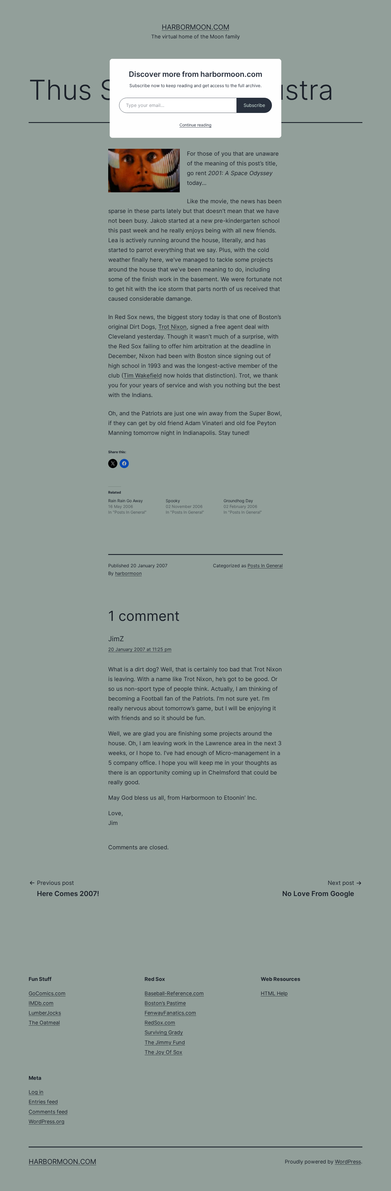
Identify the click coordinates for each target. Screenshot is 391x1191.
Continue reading (195, 124)
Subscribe (254, 105)
